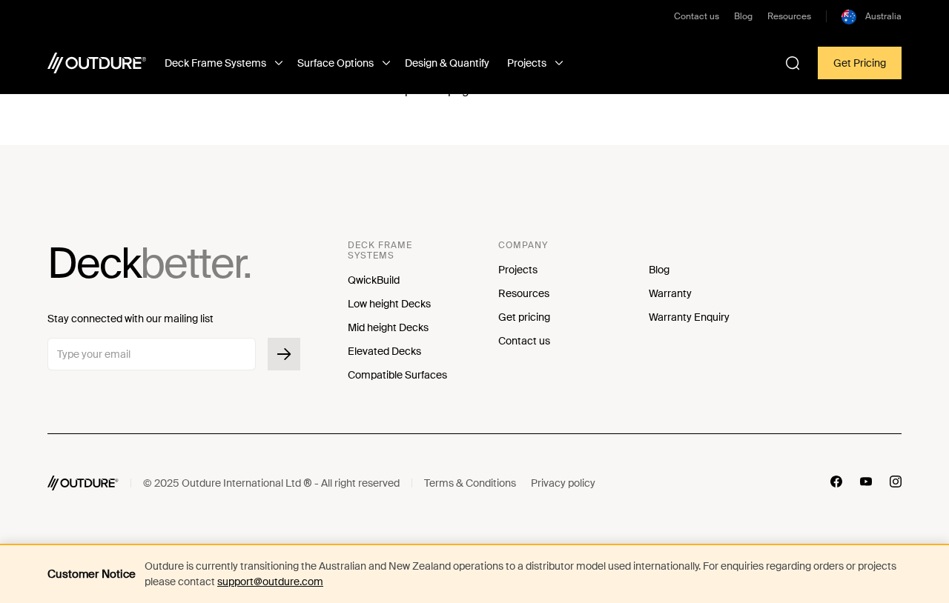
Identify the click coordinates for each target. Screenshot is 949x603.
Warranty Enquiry (689, 317)
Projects (518, 269)
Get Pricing (859, 63)
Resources (789, 16)
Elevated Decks (384, 351)
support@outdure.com (270, 581)
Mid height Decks (388, 327)
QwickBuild (374, 280)
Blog (743, 16)
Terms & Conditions (470, 483)
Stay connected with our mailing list (130, 318)
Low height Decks (389, 303)
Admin (625, 483)
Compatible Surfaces (397, 375)
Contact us (696, 16)
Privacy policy (563, 483)
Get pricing (524, 317)
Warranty (670, 293)
